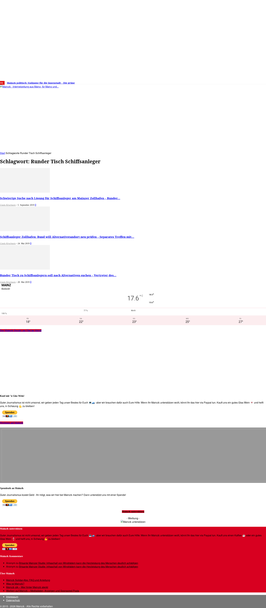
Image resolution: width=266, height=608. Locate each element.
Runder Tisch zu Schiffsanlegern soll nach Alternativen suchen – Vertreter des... (58, 275)
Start (2, 153)
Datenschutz (13, 600)
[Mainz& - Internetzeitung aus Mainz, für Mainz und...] (47, 110)
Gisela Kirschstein (8, 205)
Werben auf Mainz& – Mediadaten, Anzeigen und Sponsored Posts (42, 590)
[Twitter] (224, 81)
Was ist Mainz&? (15, 583)
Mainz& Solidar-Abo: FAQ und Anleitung (28, 580)
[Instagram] (220, 81)
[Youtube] (229, 81)
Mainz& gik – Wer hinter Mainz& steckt (27, 587)
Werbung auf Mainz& (11, 422)
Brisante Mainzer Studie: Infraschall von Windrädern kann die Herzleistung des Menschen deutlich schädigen (78, 563)
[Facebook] (215, 81)
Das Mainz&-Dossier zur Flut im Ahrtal (20, 330)
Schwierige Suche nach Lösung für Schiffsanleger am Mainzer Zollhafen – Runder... (60, 198)
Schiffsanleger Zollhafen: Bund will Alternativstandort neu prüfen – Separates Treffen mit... (67, 237)
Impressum (12, 596)
